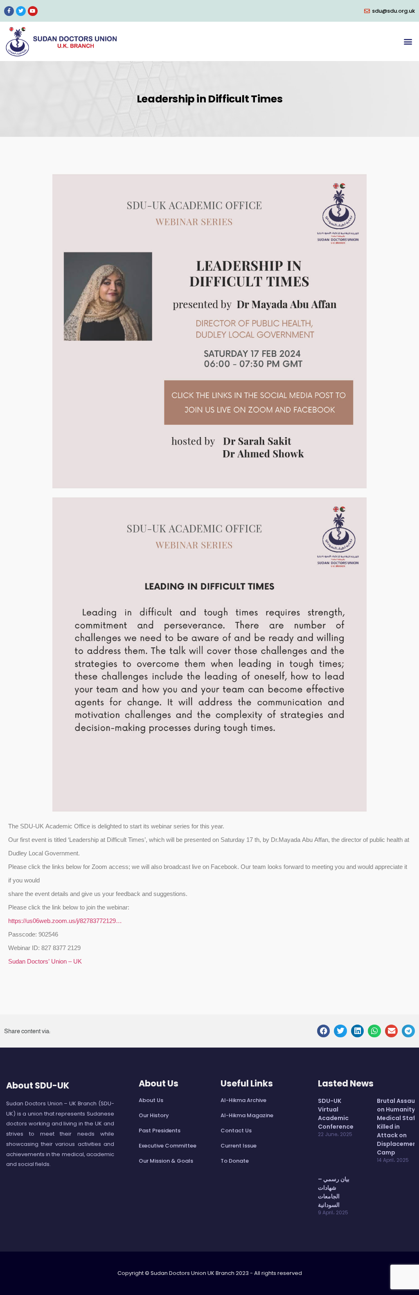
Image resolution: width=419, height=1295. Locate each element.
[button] (408, 41)
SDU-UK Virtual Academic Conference (336, 1114)
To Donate (235, 1161)
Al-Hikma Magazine (247, 1115)
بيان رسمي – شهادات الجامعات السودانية (333, 1192)
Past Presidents (159, 1130)
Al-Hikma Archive (243, 1100)
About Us (151, 1100)
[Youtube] (33, 11)
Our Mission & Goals (166, 1161)
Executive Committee (167, 1146)
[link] (45, 962)
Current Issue (239, 1146)
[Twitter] (21, 11)
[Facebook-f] (9, 11)
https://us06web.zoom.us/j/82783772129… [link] (65, 922)
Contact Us (236, 1130)
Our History (154, 1115)
